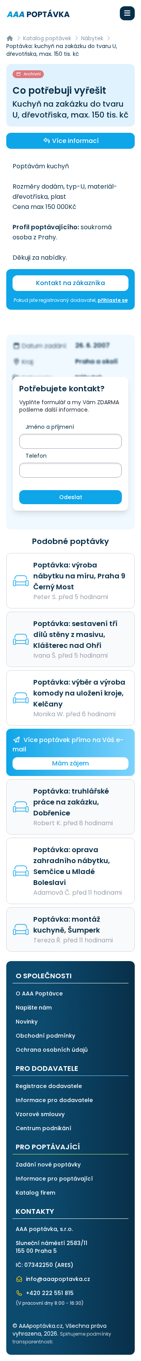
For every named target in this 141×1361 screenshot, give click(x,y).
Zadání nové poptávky (48, 1164)
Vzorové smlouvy (40, 1114)
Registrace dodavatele (49, 1086)
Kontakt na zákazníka (70, 282)
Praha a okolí (96, 361)
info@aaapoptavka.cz (57, 1279)
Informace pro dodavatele (54, 1100)
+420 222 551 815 (49, 1293)
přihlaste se (113, 300)
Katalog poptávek (47, 38)
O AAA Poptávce (39, 993)
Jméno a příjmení (49, 427)
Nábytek (92, 38)
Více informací (75, 140)
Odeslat (70, 497)
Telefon (36, 456)
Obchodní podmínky (45, 1036)
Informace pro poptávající (54, 1179)
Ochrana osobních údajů (52, 1050)
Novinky (27, 1022)
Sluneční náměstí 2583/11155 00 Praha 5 (51, 1247)
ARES (63, 1265)
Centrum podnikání (43, 1128)
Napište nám (34, 1007)
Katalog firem (35, 1193)
